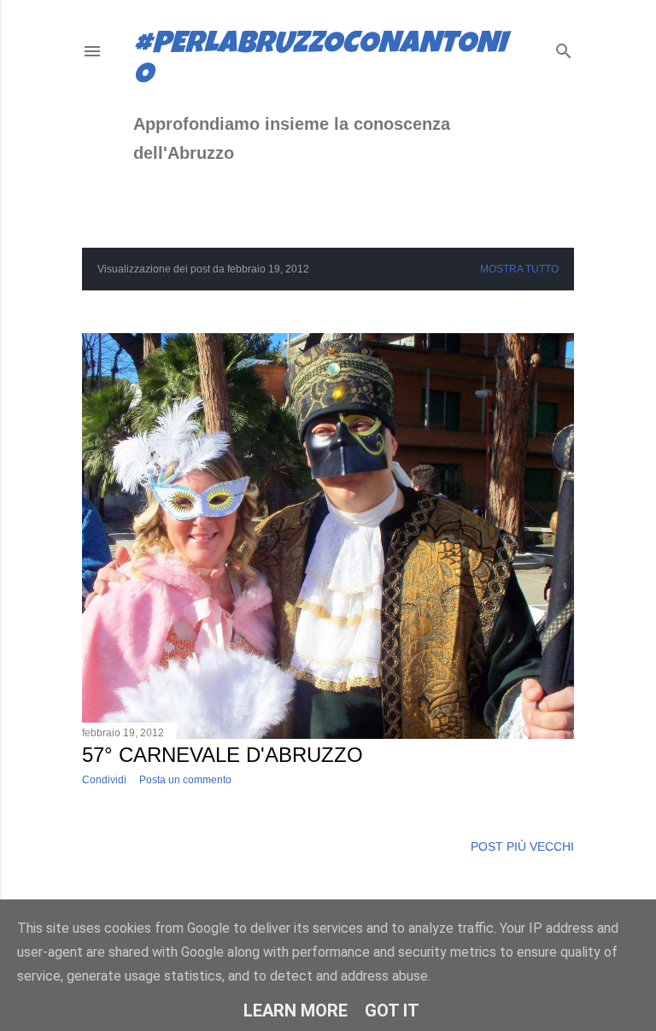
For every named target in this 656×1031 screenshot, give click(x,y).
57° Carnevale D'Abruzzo (222, 754)
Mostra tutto (519, 269)
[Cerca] (564, 47)
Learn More (295, 1010)
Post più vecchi (522, 846)
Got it (392, 1010)
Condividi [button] (104, 780)
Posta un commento (185, 780)
